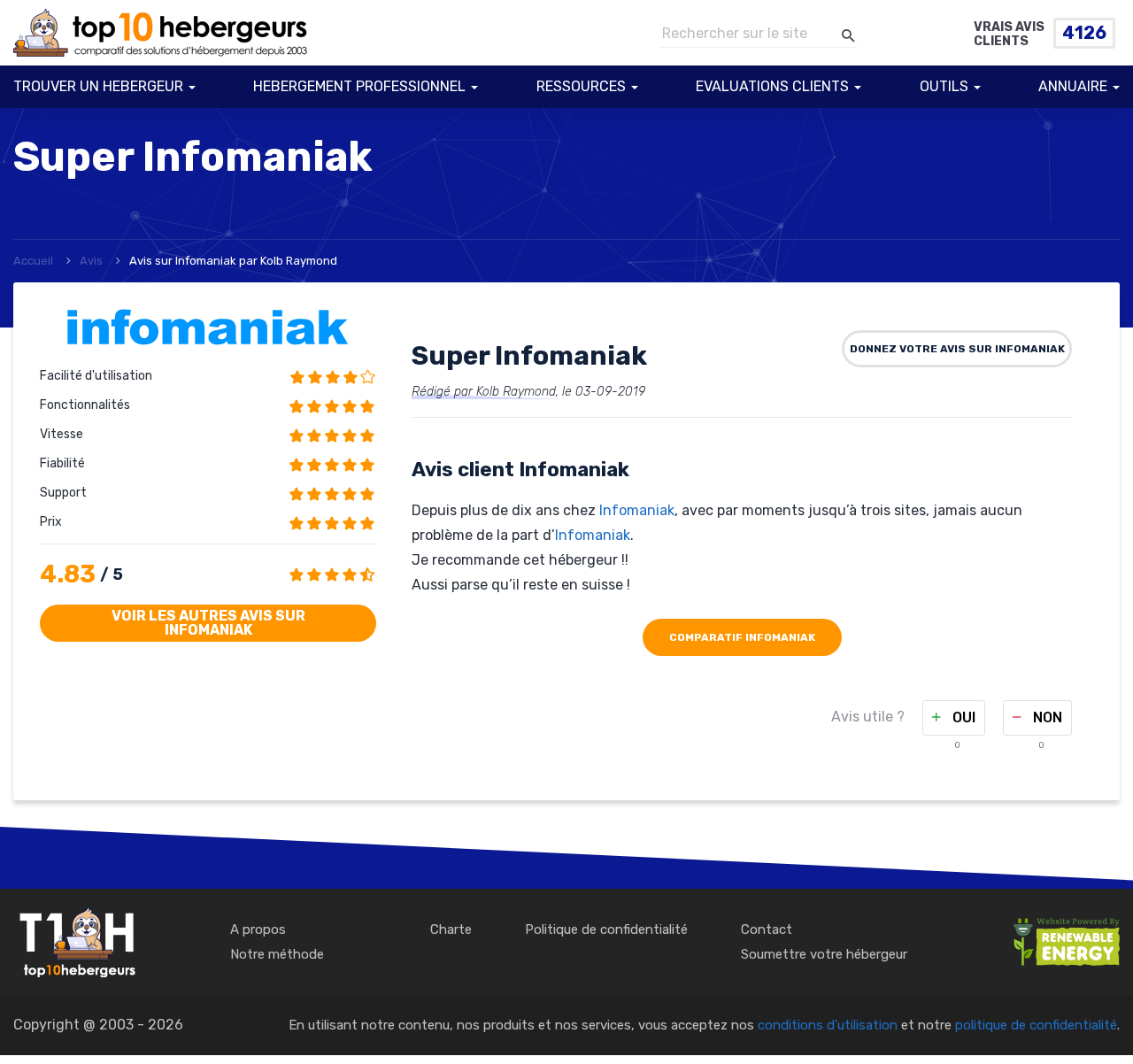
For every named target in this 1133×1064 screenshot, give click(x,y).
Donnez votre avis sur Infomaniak (957, 349)
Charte (451, 929)
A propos (258, 929)
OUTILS (944, 86)
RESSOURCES (581, 86)
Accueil (33, 260)
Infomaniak (636, 510)
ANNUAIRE (1072, 86)
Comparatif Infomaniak (742, 637)
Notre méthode (277, 954)
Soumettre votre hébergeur (824, 954)
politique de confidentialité (1036, 1025)
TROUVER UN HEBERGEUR (98, 86)
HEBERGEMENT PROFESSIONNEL (359, 86)
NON (1045, 717)
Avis (91, 260)
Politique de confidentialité (606, 929)
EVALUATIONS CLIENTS (772, 86)
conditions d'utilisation (828, 1025)
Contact (766, 929)
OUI (962, 717)
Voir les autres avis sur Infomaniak (208, 622)
